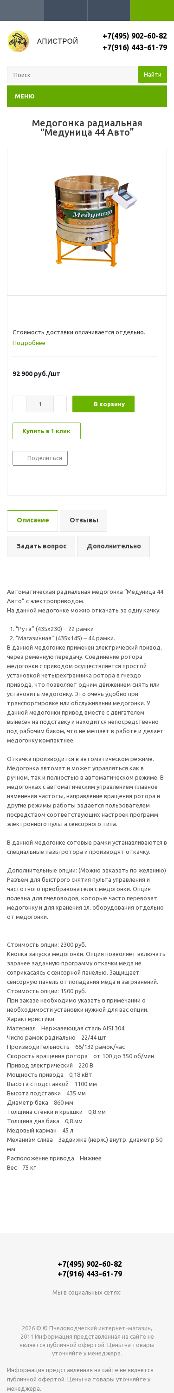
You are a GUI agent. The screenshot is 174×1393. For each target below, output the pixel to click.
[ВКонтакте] (68, 1308)
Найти (152, 74)
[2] (25, 311)
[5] (52, 311)
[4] (43, 311)
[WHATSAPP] (87, 1308)
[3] (34, 311)
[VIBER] (106, 1308)
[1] (17, 311)
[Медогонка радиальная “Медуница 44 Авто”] (87, 219)
